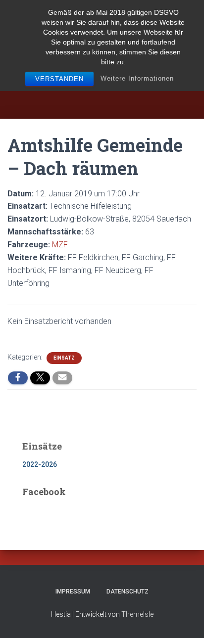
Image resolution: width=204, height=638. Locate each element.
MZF (60, 244)
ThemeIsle (137, 614)
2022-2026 (39, 464)
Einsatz (64, 358)
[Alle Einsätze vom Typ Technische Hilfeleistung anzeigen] (137, 206)
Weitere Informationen (137, 78)
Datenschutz (127, 591)
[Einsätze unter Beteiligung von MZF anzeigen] (73, 245)
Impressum (72, 591)
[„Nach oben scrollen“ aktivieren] (184, 618)
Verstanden (59, 79)
